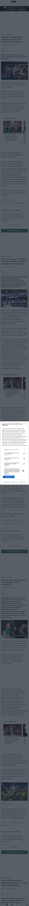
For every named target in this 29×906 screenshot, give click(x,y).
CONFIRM (8, 476)
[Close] (26, 424)
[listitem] (14, 450)
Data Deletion (7, 482)
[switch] (23, 453)
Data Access (14, 482)
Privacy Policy (22, 482)
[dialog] (14, 453)
